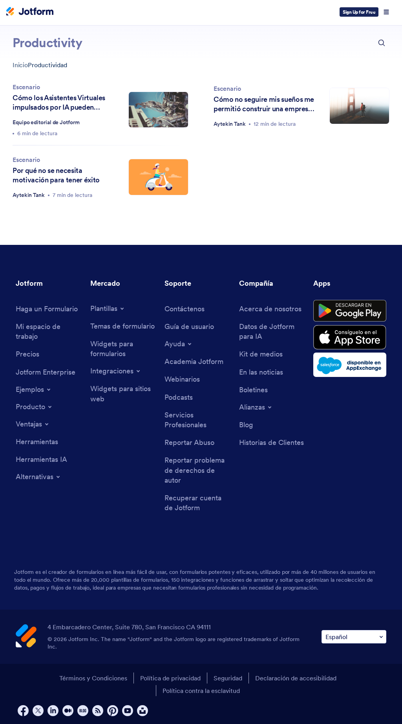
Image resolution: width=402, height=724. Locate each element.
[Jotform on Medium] (67, 710)
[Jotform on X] (38, 710)
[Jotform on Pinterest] (112, 710)
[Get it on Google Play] (349, 311)
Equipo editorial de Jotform (46, 122)
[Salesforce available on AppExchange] (349, 365)
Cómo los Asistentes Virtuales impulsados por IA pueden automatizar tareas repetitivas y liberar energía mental (63, 102)
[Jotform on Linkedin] (53, 710)
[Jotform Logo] (29, 12)
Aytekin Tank (230, 123)
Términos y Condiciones (93, 678)
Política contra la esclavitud (201, 691)
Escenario (26, 87)
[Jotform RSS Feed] (97, 710)
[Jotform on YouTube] (127, 710)
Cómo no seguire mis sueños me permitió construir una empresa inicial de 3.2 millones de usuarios (264, 104)
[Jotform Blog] (82, 710)
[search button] (381, 43)
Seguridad (228, 678)
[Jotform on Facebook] (23, 710)
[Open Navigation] (386, 12)
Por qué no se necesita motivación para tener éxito (56, 175)
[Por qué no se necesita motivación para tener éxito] (158, 177)
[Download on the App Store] (349, 337)
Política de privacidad (170, 678)
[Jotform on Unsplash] (142, 710)
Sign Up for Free (359, 12)
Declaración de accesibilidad (295, 678)
